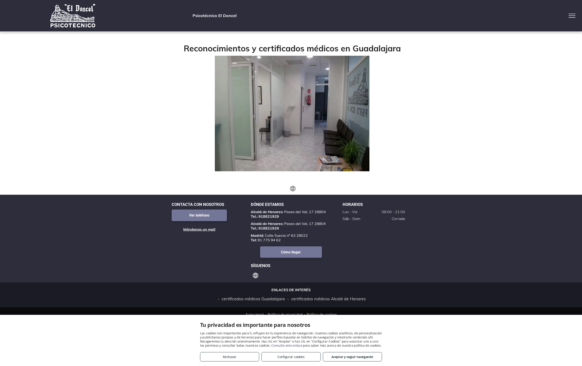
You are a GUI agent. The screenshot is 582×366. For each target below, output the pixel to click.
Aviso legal (254, 314)
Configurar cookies (291, 357)
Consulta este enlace (286, 345)
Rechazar (229, 357)
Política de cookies (321, 314)
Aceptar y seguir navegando (352, 357)
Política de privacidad (285, 314)
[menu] (572, 16)
